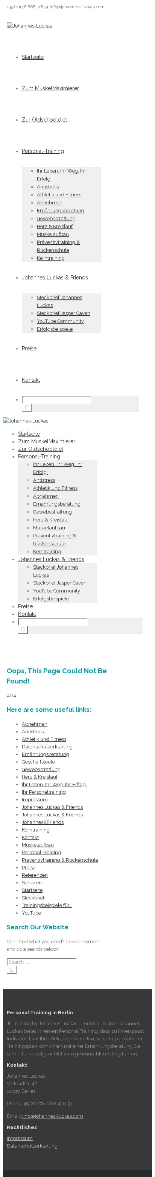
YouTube (31, 913)
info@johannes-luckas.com (77, 6)
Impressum (35, 799)
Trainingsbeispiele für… (47, 905)
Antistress (48, 187)
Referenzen (35, 875)
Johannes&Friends (43, 822)
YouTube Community (60, 321)
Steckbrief (33, 898)
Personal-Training (43, 151)
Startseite (33, 57)
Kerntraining (51, 258)
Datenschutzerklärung (47, 747)
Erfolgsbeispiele (55, 329)
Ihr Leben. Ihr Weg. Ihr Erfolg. (54, 784)
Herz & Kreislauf (55, 226)
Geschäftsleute (38, 762)
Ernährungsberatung (60, 210)
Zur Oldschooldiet (44, 120)
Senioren (32, 882)
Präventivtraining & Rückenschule (60, 860)
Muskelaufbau (53, 234)
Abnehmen (49, 202)
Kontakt (31, 380)
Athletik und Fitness (59, 194)
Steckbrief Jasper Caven (63, 313)
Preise (29, 349)
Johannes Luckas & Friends (55, 278)
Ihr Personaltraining (44, 792)
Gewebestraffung (56, 218)
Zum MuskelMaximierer (50, 88)
